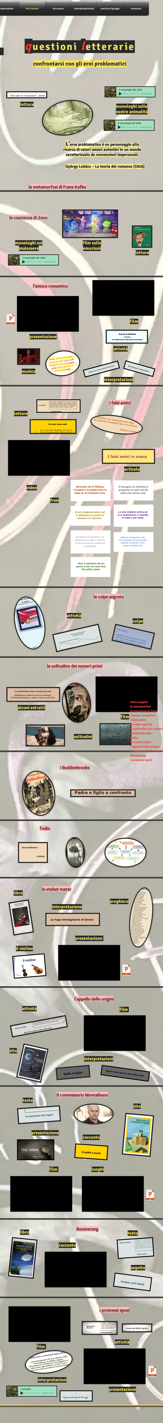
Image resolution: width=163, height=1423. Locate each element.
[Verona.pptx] (11, 319)
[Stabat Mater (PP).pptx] (126, 970)
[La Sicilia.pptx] (150, 1195)
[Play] (120, 93)
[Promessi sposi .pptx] (152, 1371)
